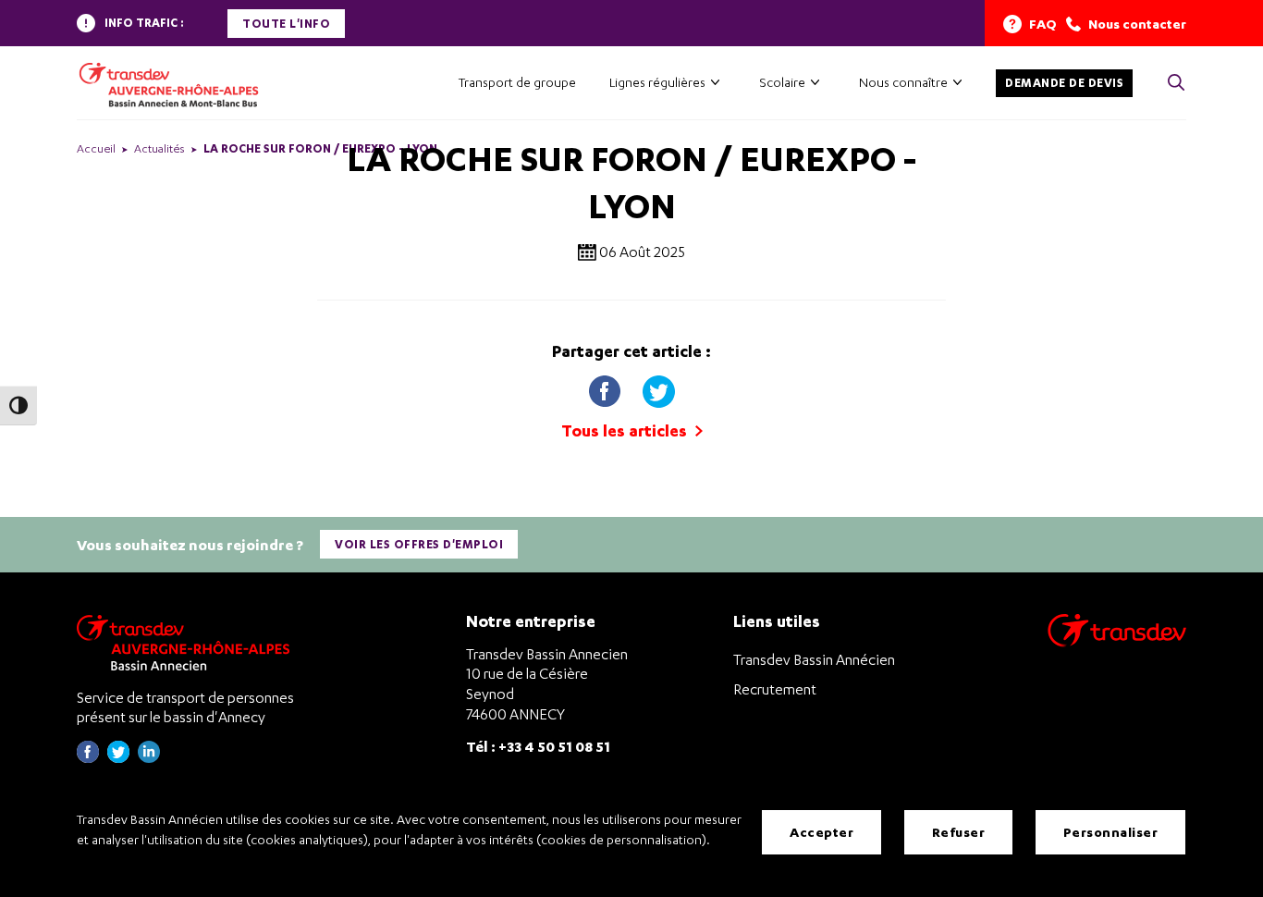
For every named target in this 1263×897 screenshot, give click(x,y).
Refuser (959, 832)
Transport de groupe (517, 82)
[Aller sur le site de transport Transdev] (1117, 642)
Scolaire (782, 82)
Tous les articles (626, 430)
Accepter (821, 832)
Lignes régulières (657, 82)
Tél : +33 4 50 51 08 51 (538, 746)
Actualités (159, 148)
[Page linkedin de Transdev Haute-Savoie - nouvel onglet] (149, 758)
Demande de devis (1064, 83)
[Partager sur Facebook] (606, 387)
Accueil (96, 148)
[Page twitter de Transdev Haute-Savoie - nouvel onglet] (118, 758)
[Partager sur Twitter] (658, 387)
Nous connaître (903, 82)
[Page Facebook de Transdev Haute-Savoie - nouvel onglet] (88, 758)
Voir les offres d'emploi (419, 544)
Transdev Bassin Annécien (814, 659)
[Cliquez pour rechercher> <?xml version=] (1176, 83)
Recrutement (774, 689)
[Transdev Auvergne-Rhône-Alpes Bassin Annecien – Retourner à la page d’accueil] (188, 642)
